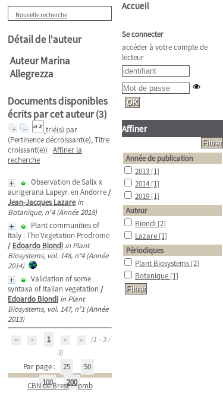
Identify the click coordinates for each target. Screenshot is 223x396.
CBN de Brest (48, 386)
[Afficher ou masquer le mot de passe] (196, 86)
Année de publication (159, 158)
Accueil (135, 5)
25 (66, 367)
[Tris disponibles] (39, 130)
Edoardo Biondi (37, 245)
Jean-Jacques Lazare (42, 202)
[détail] (11, 183)
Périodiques (145, 250)
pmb (85, 386)
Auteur (136, 210)
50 (87, 367)
